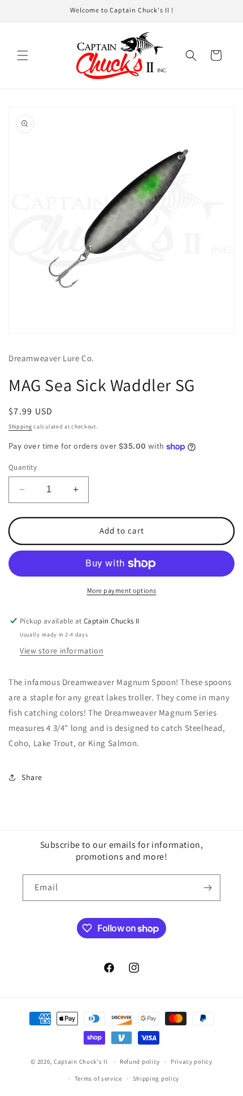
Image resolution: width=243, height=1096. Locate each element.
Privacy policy (191, 1061)
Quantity (22, 467)
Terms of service (98, 1078)
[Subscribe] (207, 887)
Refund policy (140, 1061)
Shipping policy (156, 1078)
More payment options (122, 590)
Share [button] (31, 777)
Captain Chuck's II (81, 1061)
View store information (61, 651)
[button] (22, 55)
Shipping (20, 426)
